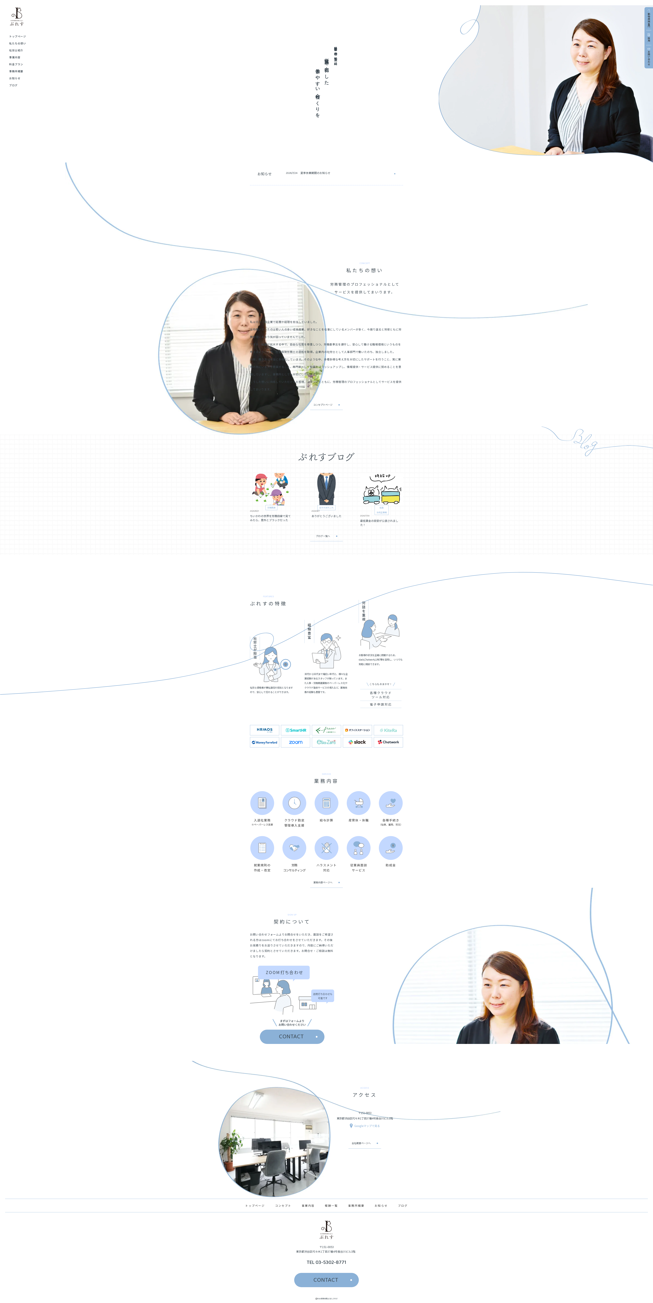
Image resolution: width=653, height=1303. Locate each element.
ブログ (403, 1205)
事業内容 (308, 1205)
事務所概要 (356, 1205)
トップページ (255, 1205)
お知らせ (381, 1205)
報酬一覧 (331, 1205)
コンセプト (283, 1205)
